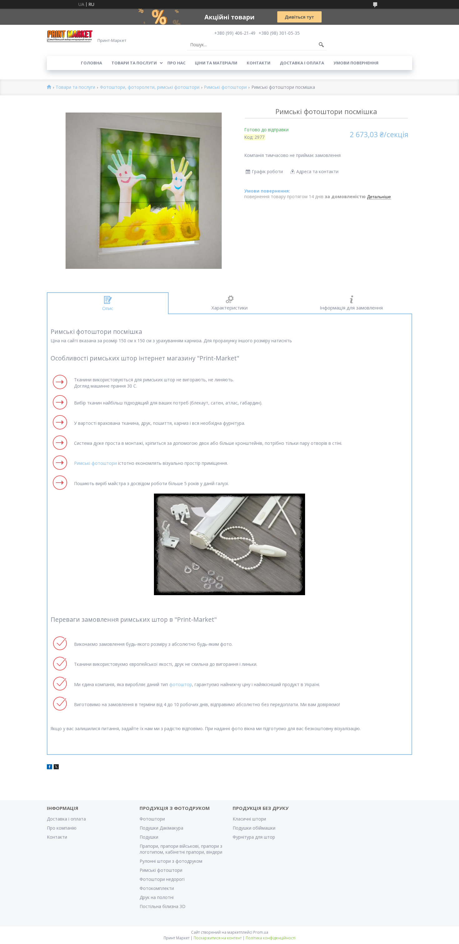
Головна (91, 63)
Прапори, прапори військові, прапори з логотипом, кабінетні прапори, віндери (181, 849)
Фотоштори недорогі (162, 879)
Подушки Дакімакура (161, 828)
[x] (56, 768)
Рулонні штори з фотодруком (171, 861)
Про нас (176, 63)
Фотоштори (152, 819)
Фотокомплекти (157, 888)
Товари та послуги (134, 63)
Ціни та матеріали (216, 63)
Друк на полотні (157, 897)
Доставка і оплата (302, 63)
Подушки (149, 837)
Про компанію (61, 828)
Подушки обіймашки (254, 828)
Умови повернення (355, 63)
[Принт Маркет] (70, 36)
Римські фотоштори (225, 87)
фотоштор (180, 684)
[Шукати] (321, 44)
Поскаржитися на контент (218, 938)
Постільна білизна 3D (162, 906)
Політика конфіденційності (270, 938)
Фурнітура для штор (254, 837)
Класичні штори (249, 819)
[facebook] (49, 768)
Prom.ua (260, 932)
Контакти (258, 63)
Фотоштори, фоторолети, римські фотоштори (150, 87)
